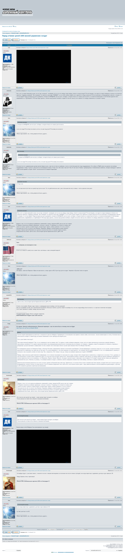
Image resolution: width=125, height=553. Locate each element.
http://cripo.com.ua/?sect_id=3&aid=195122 (27, 328)
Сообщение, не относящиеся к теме (27, 244)
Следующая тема (118, 42)
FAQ (117, 26)
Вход (15, 26)
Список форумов (6, 33)
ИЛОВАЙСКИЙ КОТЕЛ (24, 33)
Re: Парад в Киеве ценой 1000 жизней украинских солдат (38, 90)
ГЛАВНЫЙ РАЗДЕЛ (15, 33)
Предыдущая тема (110, 42)
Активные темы (16, 31)
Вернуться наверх (6, 87)
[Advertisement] (78, 12)
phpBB (67, 82)
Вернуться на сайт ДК (7, 26)
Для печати (5, 42)
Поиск (121, 26)
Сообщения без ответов (7, 31)
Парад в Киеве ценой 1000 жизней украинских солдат (24, 36)
